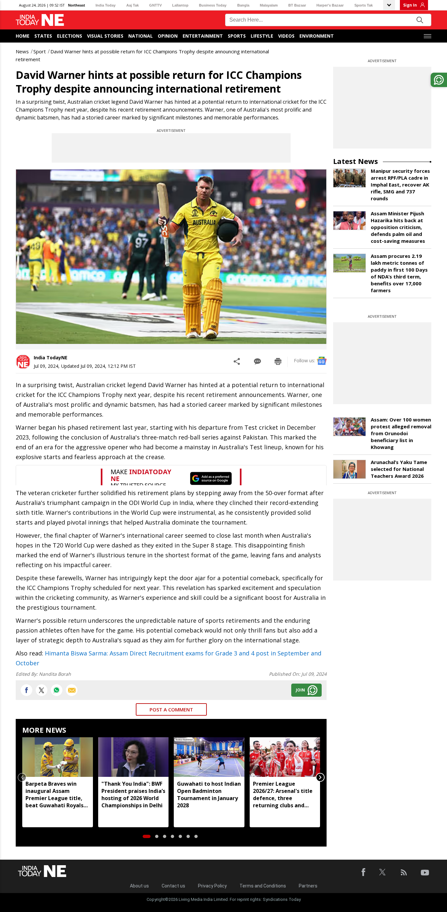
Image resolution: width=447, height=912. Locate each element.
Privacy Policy (212, 885)
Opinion (168, 36)
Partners (308, 885)
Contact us (173, 885)
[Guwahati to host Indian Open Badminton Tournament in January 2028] (209, 757)
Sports (237, 36)
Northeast (76, 5)
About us (139, 885)
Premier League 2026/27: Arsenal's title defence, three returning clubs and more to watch (283, 794)
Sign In (410, 5)
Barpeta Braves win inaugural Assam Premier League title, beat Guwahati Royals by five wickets (54, 794)
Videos (286, 36)
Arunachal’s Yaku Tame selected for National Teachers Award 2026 (399, 469)
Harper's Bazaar (330, 5)
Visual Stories (105, 36)
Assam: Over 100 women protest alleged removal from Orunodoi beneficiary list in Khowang (401, 433)
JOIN (300, 690)
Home (22, 36)
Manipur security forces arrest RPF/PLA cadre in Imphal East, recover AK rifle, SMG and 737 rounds (400, 185)
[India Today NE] (40, 20)
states (43, 36)
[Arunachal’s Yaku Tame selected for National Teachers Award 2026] (349, 469)
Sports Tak (363, 5)
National (140, 36)
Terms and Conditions (263, 885)
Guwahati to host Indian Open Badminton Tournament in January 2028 (209, 794)
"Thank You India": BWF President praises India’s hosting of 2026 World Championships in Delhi (133, 794)
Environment (316, 36)
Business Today (212, 5)
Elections (69, 36)
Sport (39, 51)
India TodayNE (50, 357)
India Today (106, 5)
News (22, 51)
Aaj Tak (132, 5)
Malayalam (269, 5)
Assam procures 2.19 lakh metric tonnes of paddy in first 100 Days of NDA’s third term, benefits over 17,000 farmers (399, 273)
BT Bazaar (297, 5)
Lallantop (180, 5)
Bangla (243, 5)
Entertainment (203, 36)
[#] (57, 690)
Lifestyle (262, 36)
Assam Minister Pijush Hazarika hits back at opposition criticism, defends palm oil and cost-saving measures (398, 227)
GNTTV (155, 5)
